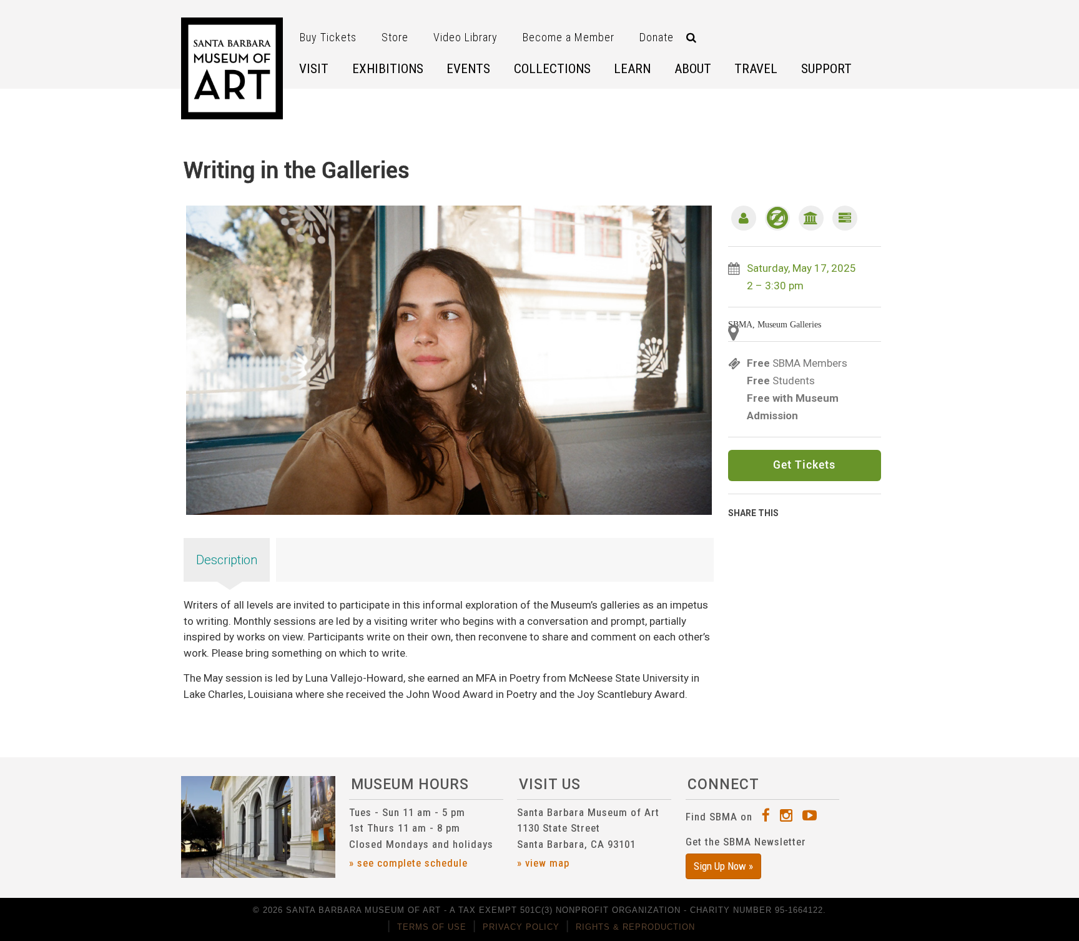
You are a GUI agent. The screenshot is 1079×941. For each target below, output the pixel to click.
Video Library (465, 37)
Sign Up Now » (723, 866)
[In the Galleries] (811, 218)
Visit (313, 68)
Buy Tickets (328, 37)
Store (395, 37)
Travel (755, 68)
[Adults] (743, 218)
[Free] (777, 218)
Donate (656, 37)
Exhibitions (387, 68)
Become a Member (568, 37)
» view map (543, 863)
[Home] (232, 68)
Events (468, 68)
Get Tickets (804, 465)
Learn (632, 68)
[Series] (844, 218)
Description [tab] (226, 559)
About (692, 68)
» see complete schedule (408, 863)
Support (826, 68)
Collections (552, 68)
